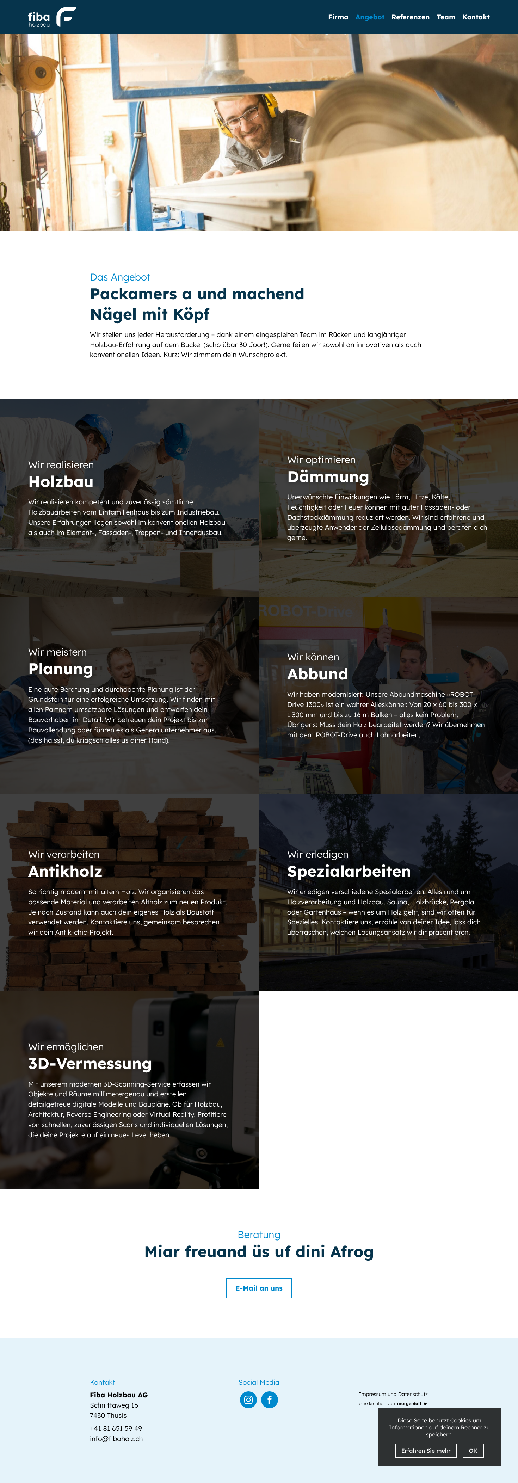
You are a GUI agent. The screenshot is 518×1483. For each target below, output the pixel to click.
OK (473, 1450)
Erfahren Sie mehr (426, 1450)
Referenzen (410, 17)
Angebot (370, 17)
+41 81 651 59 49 (116, 1428)
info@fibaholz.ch (116, 1438)
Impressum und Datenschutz (393, 1394)
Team (446, 17)
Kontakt (476, 17)
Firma (338, 17)
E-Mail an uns (259, 1288)
